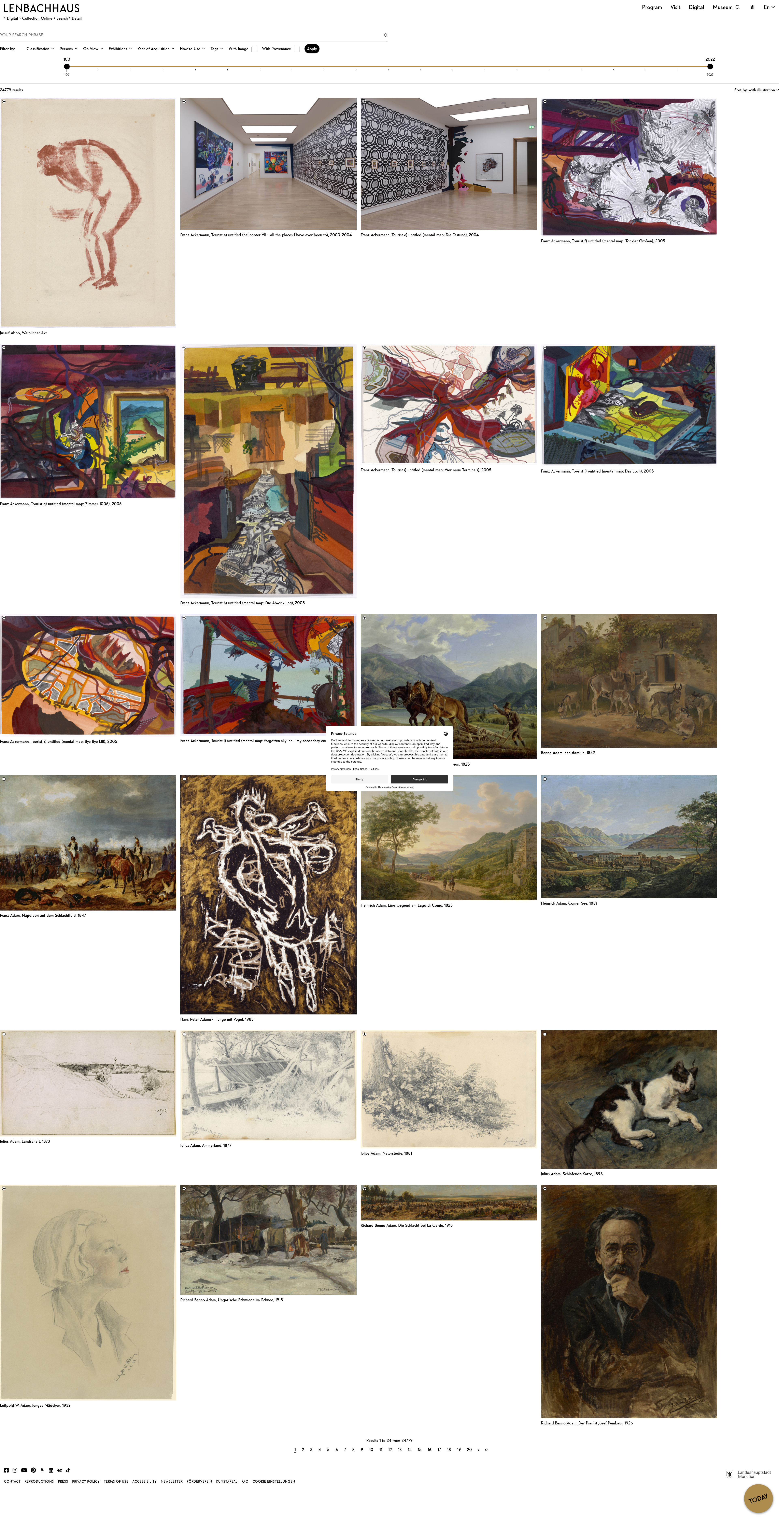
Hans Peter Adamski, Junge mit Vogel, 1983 (217, 1019)
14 (410, 1449)
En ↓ (769, 7)
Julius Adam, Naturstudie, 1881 (386, 1153)
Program (652, 7)
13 (400, 1449)
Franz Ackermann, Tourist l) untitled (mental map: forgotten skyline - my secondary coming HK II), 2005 (268, 740)
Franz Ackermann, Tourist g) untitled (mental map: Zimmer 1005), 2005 (61, 503)
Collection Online (37, 18)
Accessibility (144, 1481)
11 (380, 1449)
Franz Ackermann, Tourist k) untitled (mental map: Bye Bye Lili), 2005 (58, 741)
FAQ (245, 1481)
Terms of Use (116, 1481)
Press (63, 1481)
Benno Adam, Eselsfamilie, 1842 (568, 752)
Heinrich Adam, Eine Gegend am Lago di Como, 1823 (407, 905)
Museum (723, 7)
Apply (312, 48)
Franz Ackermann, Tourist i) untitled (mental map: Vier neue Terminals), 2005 (426, 469)
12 (390, 1449)
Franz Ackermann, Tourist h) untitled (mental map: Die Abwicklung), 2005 (242, 602)
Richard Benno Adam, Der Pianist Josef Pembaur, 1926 (587, 1422)
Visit (675, 7)
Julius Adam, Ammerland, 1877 (205, 1145)
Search (62, 18)
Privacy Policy (86, 1481)
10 (371, 1449)
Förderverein (199, 1481)
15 (420, 1449)
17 (439, 1449)
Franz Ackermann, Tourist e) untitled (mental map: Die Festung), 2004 (420, 234)
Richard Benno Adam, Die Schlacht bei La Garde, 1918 (407, 1225)
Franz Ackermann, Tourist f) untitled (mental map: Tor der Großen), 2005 (603, 240)
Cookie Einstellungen (274, 1481)
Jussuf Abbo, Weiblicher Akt (23, 332)
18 (449, 1449)
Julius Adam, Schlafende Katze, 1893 (572, 1173)
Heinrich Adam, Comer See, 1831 (569, 903)
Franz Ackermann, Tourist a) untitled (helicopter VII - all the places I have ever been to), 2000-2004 (266, 234)
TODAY (758, 1498)
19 (459, 1449)
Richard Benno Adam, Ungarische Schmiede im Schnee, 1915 (231, 1299)
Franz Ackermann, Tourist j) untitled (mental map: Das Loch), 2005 (597, 471)
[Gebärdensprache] (752, 7)
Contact (12, 1481)
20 (469, 1449)
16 (429, 1449)
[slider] (67, 66)
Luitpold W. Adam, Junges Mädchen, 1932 (35, 1405)
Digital (12, 18)
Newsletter (172, 1481)
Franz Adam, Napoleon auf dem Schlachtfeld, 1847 (43, 915)
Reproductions (39, 1481)
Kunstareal (227, 1481)
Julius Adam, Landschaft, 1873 (25, 1141)
